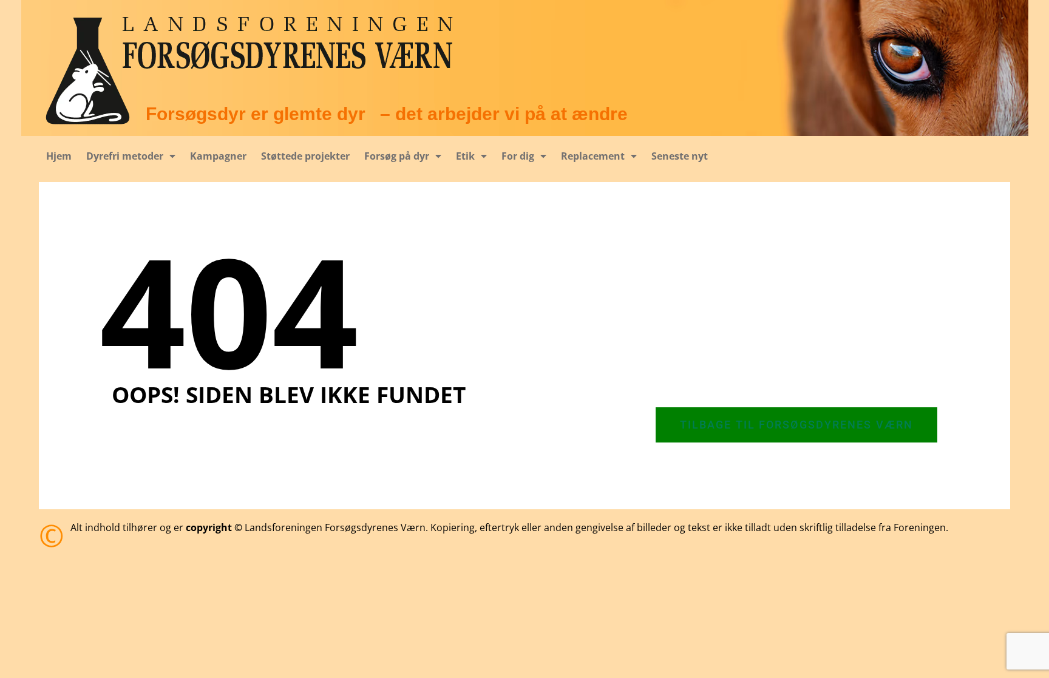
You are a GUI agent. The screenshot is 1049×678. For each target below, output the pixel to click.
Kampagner (218, 156)
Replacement (593, 156)
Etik (465, 156)
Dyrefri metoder (124, 156)
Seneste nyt (679, 156)
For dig (517, 156)
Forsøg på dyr (396, 156)
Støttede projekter (305, 156)
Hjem (59, 156)
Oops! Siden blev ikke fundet (289, 394)
